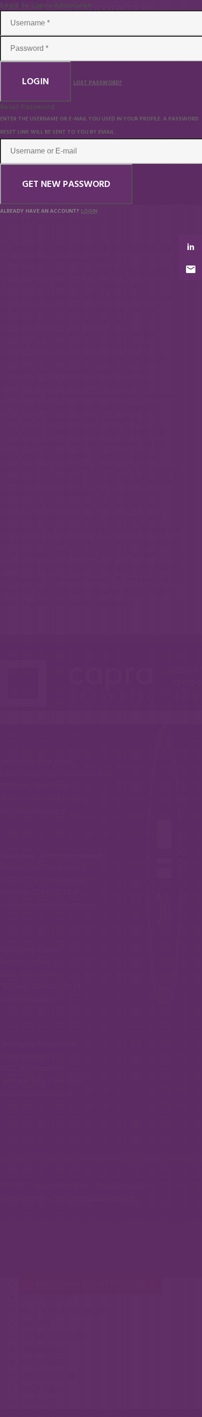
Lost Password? (97, 82)
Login (35, 81)
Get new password (66, 184)
